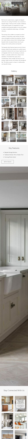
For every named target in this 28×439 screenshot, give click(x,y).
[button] (8, 80)
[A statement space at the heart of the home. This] (20, 421)
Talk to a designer (17, 3)
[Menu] (25, 3)
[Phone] (10, 3)
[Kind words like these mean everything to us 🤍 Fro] (20, 404)
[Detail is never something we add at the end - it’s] (7, 404)
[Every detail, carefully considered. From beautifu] (7, 421)
